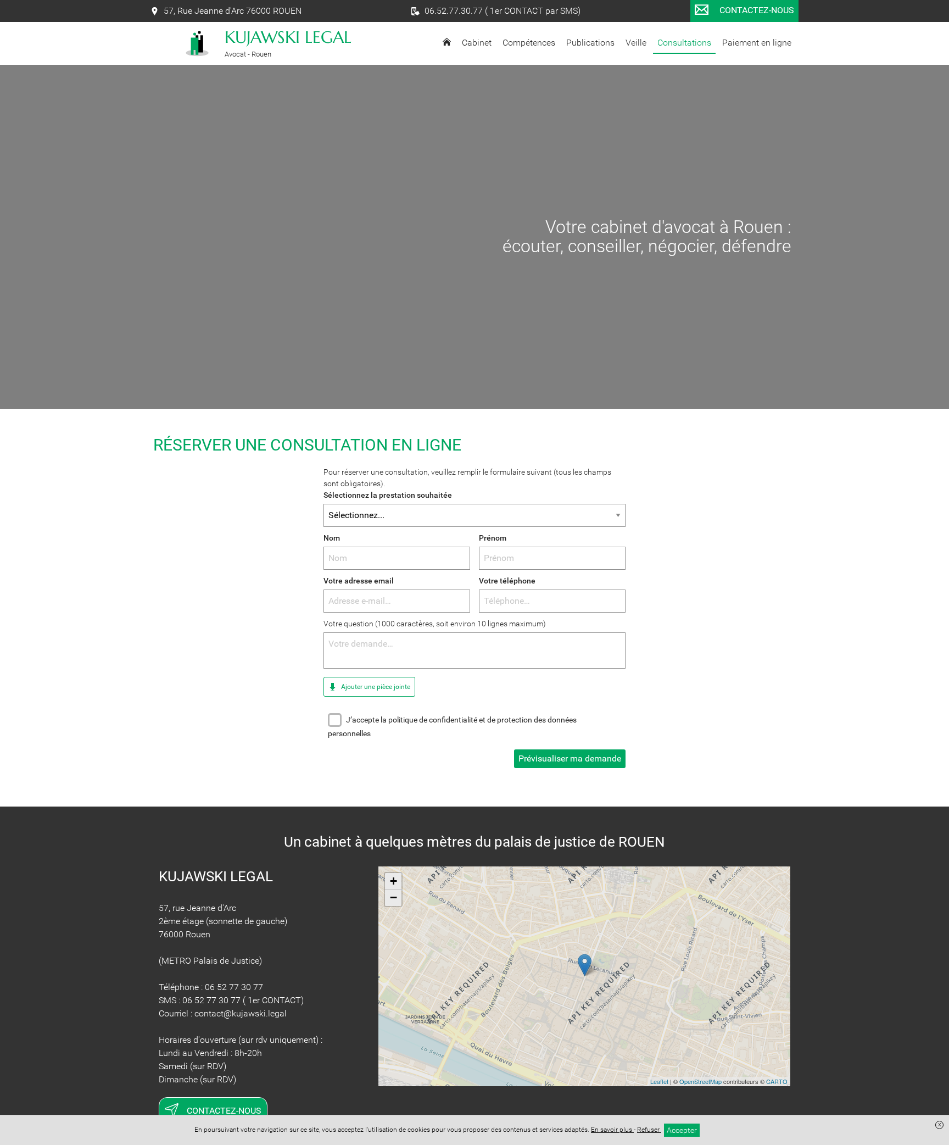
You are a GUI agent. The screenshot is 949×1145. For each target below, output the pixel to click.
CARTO (777, 1081)
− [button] (393, 897)
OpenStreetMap (700, 1081)
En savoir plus (612, 1129)
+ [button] (393, 881)
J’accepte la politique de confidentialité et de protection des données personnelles (452, 726)
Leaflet (659, 1081)
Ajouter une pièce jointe (374, 687)
